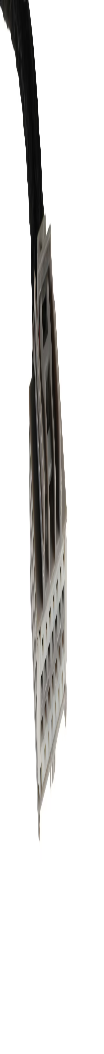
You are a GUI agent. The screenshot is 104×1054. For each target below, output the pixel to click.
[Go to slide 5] (7, 440)
